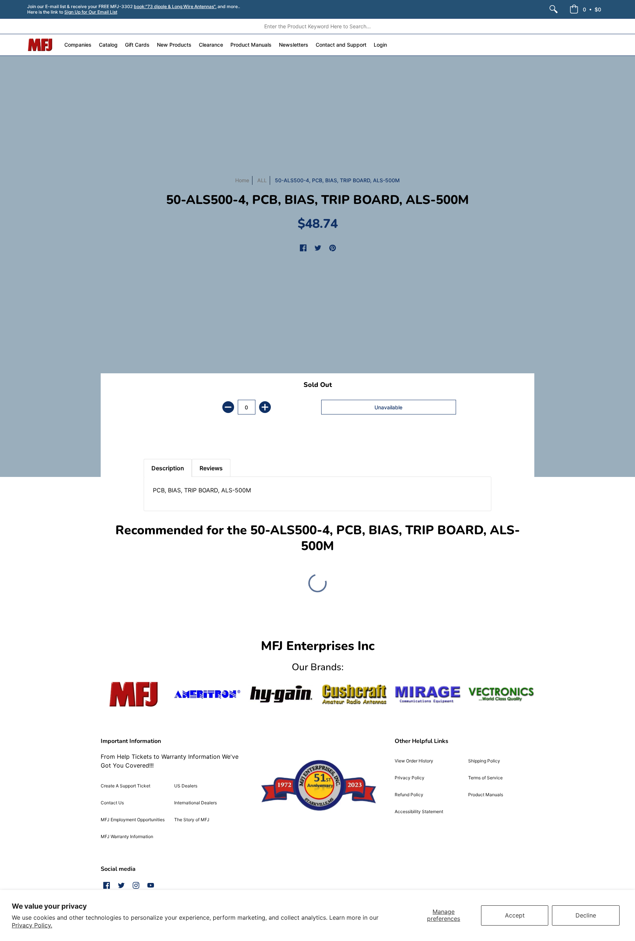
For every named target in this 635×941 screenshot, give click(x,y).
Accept (515, 915)
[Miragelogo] (428, 694)
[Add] (265, 407)
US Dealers (185, 786)
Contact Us (112, 802)
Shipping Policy (484, 761)
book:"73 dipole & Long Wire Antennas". (175, 6)
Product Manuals (485, 794)
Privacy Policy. (32, 925)
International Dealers (195, 802)
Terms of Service (485, 777)
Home (242, 180)
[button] (585, 9)
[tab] (156, 441)
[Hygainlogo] (281, 694)
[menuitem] (553, 9)
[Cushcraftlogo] (354, 694)
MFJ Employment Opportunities (133, 819)
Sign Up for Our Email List (90, 12)
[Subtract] (228, 407)
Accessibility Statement (419, 811)
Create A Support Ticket (125, 786)
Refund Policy (409, 794)
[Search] (553, 9)
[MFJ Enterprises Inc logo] (40, 44)
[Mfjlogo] (134, 694)
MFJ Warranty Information (127, 836)
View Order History (414, 761)
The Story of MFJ (191, 819)
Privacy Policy (409, 777)
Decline (585, 915)
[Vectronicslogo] (501, 694)
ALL (262, 180)
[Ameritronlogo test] (207, 694)
